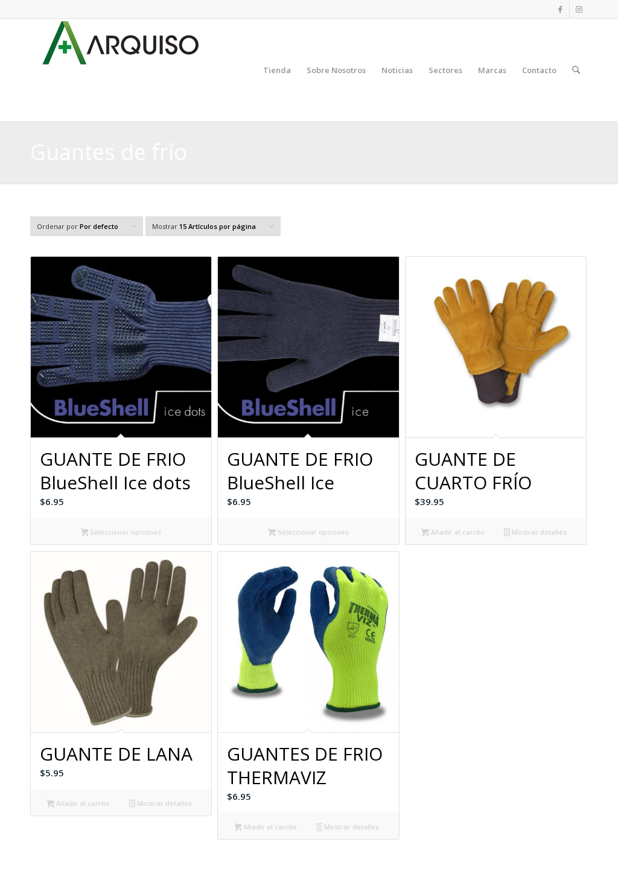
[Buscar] (576, 70)
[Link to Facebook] (560, 9)
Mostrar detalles (538, 531)
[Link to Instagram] (579, 9)
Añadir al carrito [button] (457, 531)
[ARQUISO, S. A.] (120, 70)
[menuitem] (277, 70)
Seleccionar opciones (124, 531)
